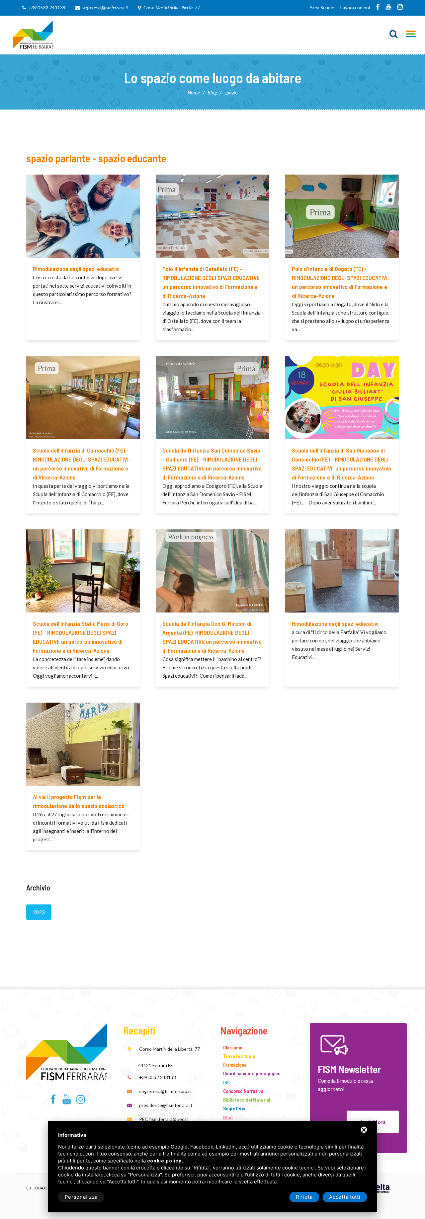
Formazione (235, 1065)
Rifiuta (304, 1197)
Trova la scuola (239, 1056)
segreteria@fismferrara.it (105, 7)
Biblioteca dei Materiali (247, 1100)
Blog (212, 92)
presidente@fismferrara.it (166, 1105)
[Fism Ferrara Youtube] (388, 7)
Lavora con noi (355, 7)
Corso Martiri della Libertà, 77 (171, 7)
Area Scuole (321, 7)
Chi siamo (232, 1047)
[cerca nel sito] (393, 34)
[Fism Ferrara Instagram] (400, 7)
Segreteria (234, 1108)
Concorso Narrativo (243, 1091)
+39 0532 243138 (47, 7)
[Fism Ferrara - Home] (66, 1050)
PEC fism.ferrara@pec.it (163, 1119)
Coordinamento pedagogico (252, 1073)
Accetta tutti (344, 1197)
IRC (226, 1082)
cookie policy (164, 1160)
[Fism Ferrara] (33, 34)
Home (194, 92)
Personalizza (81, 1197)
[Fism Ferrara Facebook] (378, 7)
